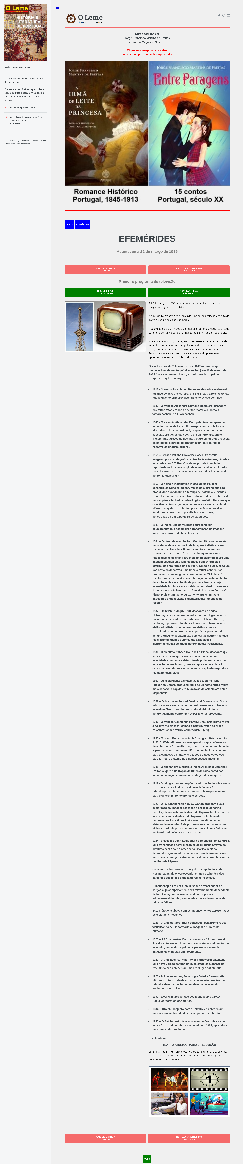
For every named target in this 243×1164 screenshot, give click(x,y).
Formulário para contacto (22, 107)
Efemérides (82, 224)
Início (69, 224)
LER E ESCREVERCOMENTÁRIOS (105, 292)
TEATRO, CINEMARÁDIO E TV (189, 292)
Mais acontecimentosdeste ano (189, 269)
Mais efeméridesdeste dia (105, 269)
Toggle (57, 7)
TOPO (147, 1159)
